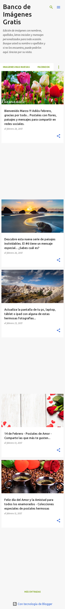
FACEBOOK (44, 67)
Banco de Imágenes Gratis (17, 14)
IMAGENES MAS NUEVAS (16, 67)
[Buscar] (51, 7)
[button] (58, 136)
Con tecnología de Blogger (34, 604)
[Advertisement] (32, 171)
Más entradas (32, 592)
